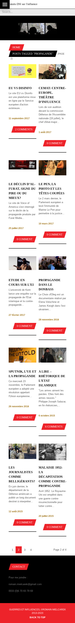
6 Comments (53, 426)
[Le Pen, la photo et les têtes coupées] (52, 174)
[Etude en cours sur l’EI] (22, 269)
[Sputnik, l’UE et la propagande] (22, 361)
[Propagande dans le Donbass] (52, 269)
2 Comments (23, 129)
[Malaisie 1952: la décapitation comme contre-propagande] (52, 459)
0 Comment (54, 143)
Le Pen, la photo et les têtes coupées (51, 188)
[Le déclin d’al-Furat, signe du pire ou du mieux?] (22, 168)
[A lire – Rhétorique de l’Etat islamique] (52, 361)
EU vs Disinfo (20, 88)
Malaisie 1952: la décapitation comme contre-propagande (52, 477)
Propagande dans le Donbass (50, 284)
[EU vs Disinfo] (22, 77)
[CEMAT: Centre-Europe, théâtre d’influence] (52, 78)
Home (16, 47)
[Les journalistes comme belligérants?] (22, 458)
